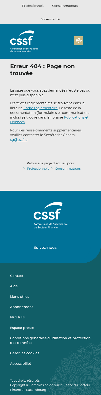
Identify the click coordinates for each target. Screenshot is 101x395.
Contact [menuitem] (16, 276)
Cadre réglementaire (40, 108)
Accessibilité (50, 19)
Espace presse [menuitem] (22, 328)
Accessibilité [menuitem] (20, 363)
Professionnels (33, 5)
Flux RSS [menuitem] (17, 317)
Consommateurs (65, 5)
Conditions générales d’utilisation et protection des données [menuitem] (50, 340)
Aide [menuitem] (14, 286)
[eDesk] (78, 40)
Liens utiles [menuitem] (19, 296)
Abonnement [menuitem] (21, 307)
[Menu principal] (87, 39)
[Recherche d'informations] (63, 43)
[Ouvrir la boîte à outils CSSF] (69, 43)
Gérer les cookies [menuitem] (24, 353)
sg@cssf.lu (18, 140)
